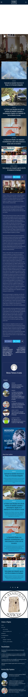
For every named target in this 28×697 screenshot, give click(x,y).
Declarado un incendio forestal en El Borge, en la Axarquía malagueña (14, 84)
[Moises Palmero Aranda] (5, 36)
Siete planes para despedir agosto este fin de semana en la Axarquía (14, 169)
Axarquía (14, 107)
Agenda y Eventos (13, 166)
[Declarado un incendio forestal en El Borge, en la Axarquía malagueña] (14, 70)
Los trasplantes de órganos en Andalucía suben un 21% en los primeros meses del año (20, 350)
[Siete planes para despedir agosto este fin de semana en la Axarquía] (14, 155)
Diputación (14, 137)
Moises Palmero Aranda (11, 36)
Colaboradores (6, 29)
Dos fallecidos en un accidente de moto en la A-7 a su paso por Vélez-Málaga (18, 421)
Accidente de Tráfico (16, 418)
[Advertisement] (14, 19)
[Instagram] (13, 587)
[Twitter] (15, 587)
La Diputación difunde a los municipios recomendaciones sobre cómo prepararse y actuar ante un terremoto (14, 141)
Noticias (23, 29)
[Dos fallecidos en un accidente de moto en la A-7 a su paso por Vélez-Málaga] (6, 420)
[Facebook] (10, 587)
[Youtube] (17, 587)
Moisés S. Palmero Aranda (15, 29)
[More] (22, 177)
